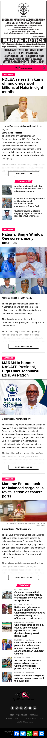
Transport (21, 715)
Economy (34, 715)
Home (11, 715)
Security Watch (13, 718)
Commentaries (30, 718)
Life (42, 718)
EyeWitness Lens (25, 722)
